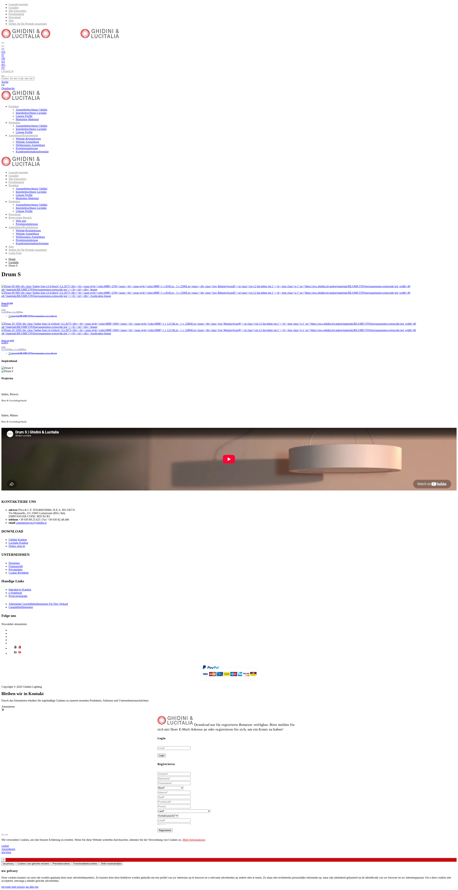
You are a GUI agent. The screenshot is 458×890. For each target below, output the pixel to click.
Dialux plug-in (17, 546)
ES (3, 61)
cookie (5, 845)
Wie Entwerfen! (17, 10)
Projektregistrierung (27, 148)
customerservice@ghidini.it (31, 522)
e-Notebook (15, 592)
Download (15, 17)
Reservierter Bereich (20, 217)
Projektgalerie (16, 14)
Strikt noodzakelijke (111, 863)
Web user (21, 220)
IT (2, 55)
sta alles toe (32, 886)
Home (12, 259)
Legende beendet (18, 4)
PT (3, 68)
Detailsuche (8, 88)
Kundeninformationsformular (32, 151)
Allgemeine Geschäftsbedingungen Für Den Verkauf (38, 603)
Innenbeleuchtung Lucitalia (31, 112)
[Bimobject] (15, 653)
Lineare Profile (24, 116)
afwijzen (6, 852)
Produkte (14, 106)
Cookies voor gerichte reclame (33, 863)
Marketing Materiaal (27, 119)
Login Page (15, 253)
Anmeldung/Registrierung (23, 135)
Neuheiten (14, 122)
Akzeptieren (8, 849)
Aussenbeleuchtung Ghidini (31, 109)
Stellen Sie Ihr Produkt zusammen (28, 23)
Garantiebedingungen (21, 607)
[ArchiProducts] (15, 648)
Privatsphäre (16, 569)
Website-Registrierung (28, 138)
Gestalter (14, 7)
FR (3, 58)
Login (161, 755)
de (2, 48)
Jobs (11, 20)
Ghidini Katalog (18, 539)
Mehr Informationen (193, 839)
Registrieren (165, 830)
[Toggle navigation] (2, 75)
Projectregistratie (18, 596)
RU (3, 64)
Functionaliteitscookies (85, 863)
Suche (4, 81)
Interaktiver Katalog (20, 589)
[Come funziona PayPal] (229, 681)
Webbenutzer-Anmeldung (30, 145)
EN (3, 52)
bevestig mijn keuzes (13, 886)
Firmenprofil (16, 566)
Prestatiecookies (61, 863)
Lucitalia (13, 262)
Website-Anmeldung (27, 141)
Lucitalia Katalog (18, 542)
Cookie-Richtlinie (19, 572)
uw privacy (8, 863)
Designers (14, 563)
